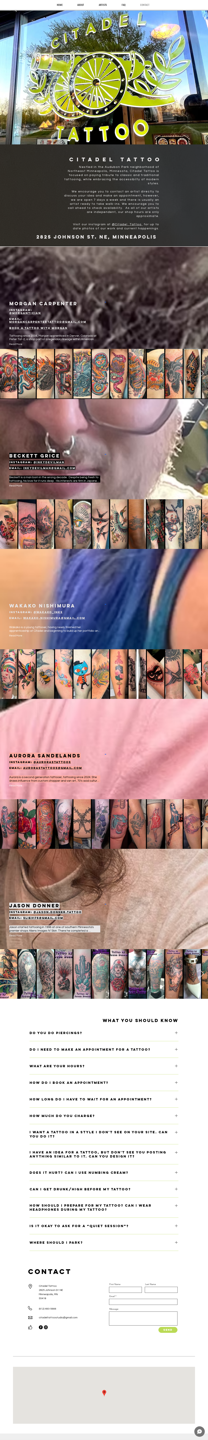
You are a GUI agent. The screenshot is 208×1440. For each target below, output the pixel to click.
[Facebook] (41, 1327)
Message (113, 1309)
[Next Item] (202, 373)
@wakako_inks (48, 612)
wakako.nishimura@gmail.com (54, 618)
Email (112, 1296)
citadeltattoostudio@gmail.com (58, 1317)
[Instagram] (46, 1327)
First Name (115, 1284)
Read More (15, 344)
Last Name (150, 1284)
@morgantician (25, 313)
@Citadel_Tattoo (127, 224)
